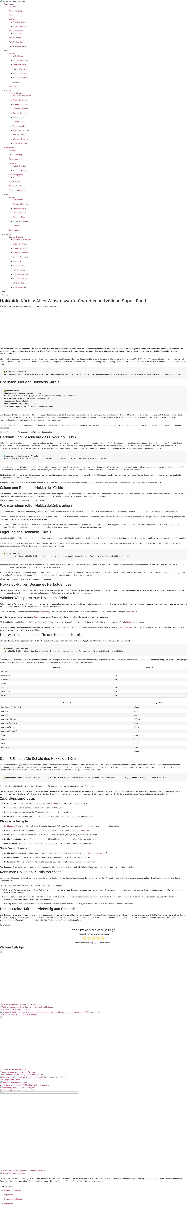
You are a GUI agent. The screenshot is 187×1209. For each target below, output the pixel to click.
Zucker (9, 679)
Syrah (16, 630)
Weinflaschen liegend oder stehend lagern (17, 1090)
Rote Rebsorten (19, 22)
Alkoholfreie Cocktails (22, 96)
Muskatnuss (101, 853)
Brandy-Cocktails (20, 104)
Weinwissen (9, 4)
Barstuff (7, 90)
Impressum (8, 1195)
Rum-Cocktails (19, 126)
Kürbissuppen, (155, 425)
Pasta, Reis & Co (19, 69)
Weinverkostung (15, 11)
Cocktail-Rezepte (16, 93)
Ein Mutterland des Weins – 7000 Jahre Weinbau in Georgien (24, 1085)
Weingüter (17, 33)
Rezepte (12, 53)
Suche (2, 292)
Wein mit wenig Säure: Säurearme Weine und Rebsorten (22, 1171)
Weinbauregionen (16, 31)
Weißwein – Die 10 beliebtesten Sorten (15, 1009)
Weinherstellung (15, 15)
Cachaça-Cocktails (21, 109)
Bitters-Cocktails (20, 100)
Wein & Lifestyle (15, 42)
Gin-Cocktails (18, 117)
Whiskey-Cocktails (20, 139)
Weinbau (12, 6)
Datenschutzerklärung (13, 1190)
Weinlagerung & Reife (17, 46)
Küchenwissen (14, 86)
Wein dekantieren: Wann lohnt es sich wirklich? (19, 1015)
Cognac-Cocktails (20, 113)
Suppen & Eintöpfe (20, 60)
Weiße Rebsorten (20, 26)
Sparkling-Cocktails (21, 130)
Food (6, 51)
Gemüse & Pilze (19, 64)
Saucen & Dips (19, 73)
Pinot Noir (130, 612)
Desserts (16, 82)
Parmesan (85, 830)
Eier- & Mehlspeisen (21, 77)
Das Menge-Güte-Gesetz (10, 1080)
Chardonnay (45, 612)
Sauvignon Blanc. (126, 627)
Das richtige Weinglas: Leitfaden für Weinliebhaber (20, 1004)
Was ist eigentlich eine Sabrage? (13, 1069)
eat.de (8, 925)
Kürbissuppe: (10, 826)
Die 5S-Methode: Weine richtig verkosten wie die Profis (22, 1074)
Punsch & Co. (18, 122)
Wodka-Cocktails (20, 143)
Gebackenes (18, 56)
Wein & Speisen (15, 38)
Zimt (90, 853)
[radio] (84, 938)
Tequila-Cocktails (20, 135)
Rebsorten (13, 19)
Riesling (37, 617)
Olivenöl (54, 803)
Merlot (128, 622)
